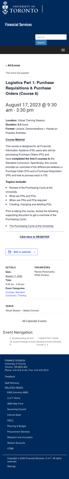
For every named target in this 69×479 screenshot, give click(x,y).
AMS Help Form (15, 403)
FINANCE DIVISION (15, 360)
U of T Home (13, 398)
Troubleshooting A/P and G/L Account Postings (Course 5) (23, 341)
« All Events (13, 65)
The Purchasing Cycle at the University (31, 226)
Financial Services (35, 458)
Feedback (10, 376)
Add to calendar (22, 251)
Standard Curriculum (15, 294)
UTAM (10, 448)
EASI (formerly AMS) (17, 392)
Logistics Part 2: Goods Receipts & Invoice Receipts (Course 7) (49, 341)
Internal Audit (14, 414)
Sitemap (11, 466)
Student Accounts (16, 442)
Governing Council (16, 409)
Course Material (15, 139)
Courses (10, 292)
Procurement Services (18, 431)
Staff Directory (12, 382)
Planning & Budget (16, 426)
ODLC (10, 420)
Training (22, 295)
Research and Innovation (20, 437)
